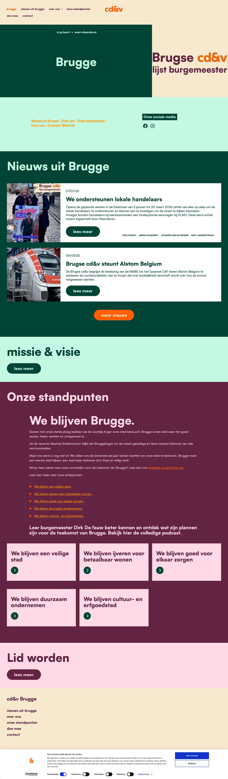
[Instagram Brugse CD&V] (152, 126)
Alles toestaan (192, 756)
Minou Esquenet (148, 235)
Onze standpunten (78, 9)
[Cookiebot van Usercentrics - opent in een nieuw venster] (31, 774)
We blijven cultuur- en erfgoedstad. (59, 516)
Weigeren (192, 763)
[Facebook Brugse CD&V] (145, 126)
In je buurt (63, 32)
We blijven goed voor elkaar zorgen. (59, 501)
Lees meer (83, 231)
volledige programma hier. (166, 467)
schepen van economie (174, 235)
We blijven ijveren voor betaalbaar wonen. (63, 494)
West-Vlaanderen (86, 32)
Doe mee (12, 15)
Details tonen (143, 774)
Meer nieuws (114, 315)
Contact (28, 15)
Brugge (11, 9)
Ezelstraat (129, 235)
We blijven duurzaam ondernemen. (58, 508)
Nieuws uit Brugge (32, 9)
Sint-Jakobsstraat (202, 235)
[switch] (86, 774)
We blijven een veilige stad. (52, 486)
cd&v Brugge (21, 699)
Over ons (55, 9)
